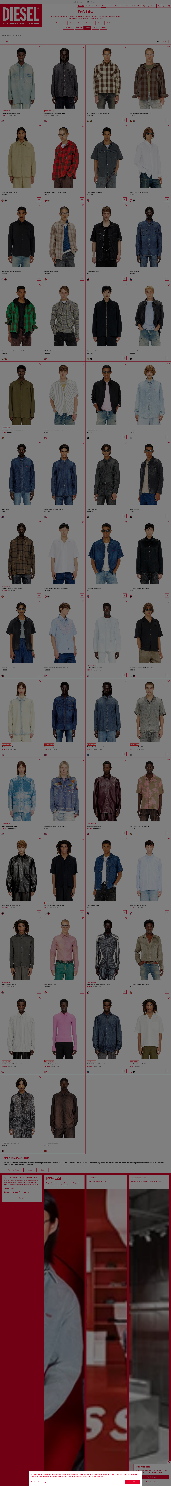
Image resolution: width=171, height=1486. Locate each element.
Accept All (132, 1482)
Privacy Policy (87, 1476)
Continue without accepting (40, 1482)
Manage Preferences (68, 1476)
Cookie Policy (98, 1476)
